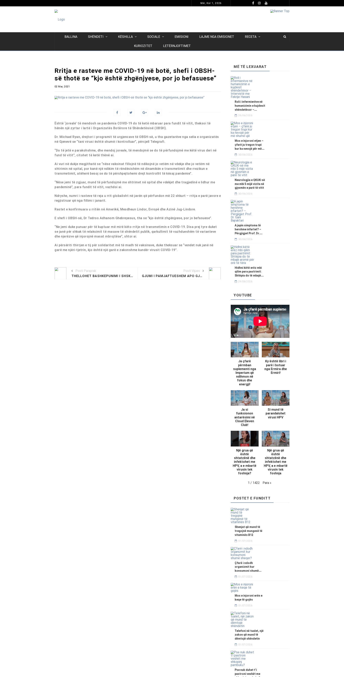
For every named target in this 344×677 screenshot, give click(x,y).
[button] (244, 366)
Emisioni (182, 37)
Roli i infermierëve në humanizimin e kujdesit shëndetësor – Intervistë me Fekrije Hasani (250, 109)
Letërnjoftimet (177, 46)
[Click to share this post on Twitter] (130, 112)
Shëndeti (96, 37)
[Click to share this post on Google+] (144, 112)
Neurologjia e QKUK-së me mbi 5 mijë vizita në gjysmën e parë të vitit (250, 184)
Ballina (70, 37)
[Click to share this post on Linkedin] (158, 112)
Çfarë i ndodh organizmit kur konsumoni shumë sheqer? (136, 3)
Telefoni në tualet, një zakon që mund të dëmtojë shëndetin (249, 634)
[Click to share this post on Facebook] (117, 112)
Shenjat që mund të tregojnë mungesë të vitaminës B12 (248, 530)
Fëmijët (85, 3)
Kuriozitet (143, 46)
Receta (250, 37)
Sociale (153, 37)
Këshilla (125, 37)
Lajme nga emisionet (216, 37)
